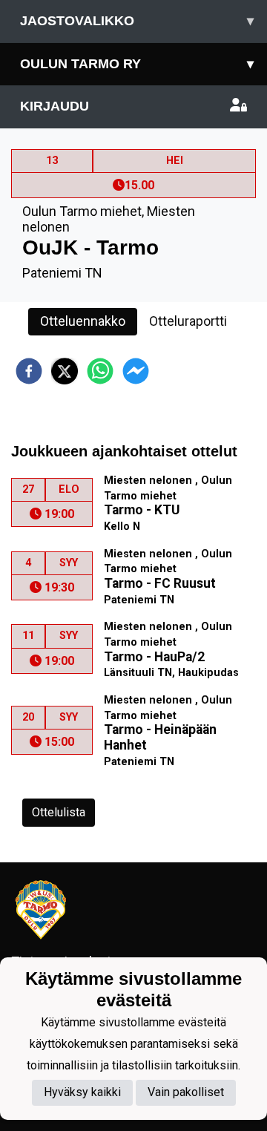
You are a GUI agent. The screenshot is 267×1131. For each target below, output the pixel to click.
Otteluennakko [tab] (82, 321)
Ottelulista (58, 812)
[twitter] (64, 371)
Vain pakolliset (186, 1092)
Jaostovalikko (137, 20)
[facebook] (29, 371)
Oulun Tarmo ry (137, 63)
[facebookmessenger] (135, 371)
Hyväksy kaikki (82, 1092)
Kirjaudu (54, 106)
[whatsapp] (100, 371)
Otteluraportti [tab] (188, 321)
